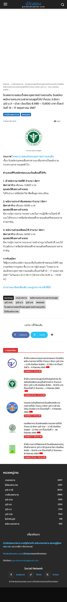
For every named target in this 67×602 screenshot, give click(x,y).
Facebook (20, 574)
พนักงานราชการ (42, 543)
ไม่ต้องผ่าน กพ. (11, 311)
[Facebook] (11, 575)
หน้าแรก (6, 84)
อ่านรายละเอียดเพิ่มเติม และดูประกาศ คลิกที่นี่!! (27, 287)
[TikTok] (31, 575)
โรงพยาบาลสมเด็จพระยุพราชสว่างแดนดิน (32, 156)
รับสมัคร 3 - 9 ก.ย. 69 (33, 371)
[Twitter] (47, 575)
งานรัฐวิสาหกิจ (27, 543)
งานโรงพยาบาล (17, 84)
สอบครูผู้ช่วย (55, 543)
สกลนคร (26, 114)
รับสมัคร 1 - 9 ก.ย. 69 (32, 415)
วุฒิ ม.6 (29, 302)
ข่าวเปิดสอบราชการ (12, 543)
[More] (52, 335)
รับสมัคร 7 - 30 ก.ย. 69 (33, 436)
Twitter (55, 574)
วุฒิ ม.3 (19, 302)
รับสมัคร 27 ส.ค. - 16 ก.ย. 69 (35, 457)
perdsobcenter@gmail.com (25, 560)
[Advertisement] (33, 44)
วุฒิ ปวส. (8, 302)
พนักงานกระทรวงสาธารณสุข (44, 298)
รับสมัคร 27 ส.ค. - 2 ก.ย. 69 (35, 395)
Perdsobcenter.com (12, 553)
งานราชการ (21, 298)
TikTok (39, 574)
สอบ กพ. (7, 546)
